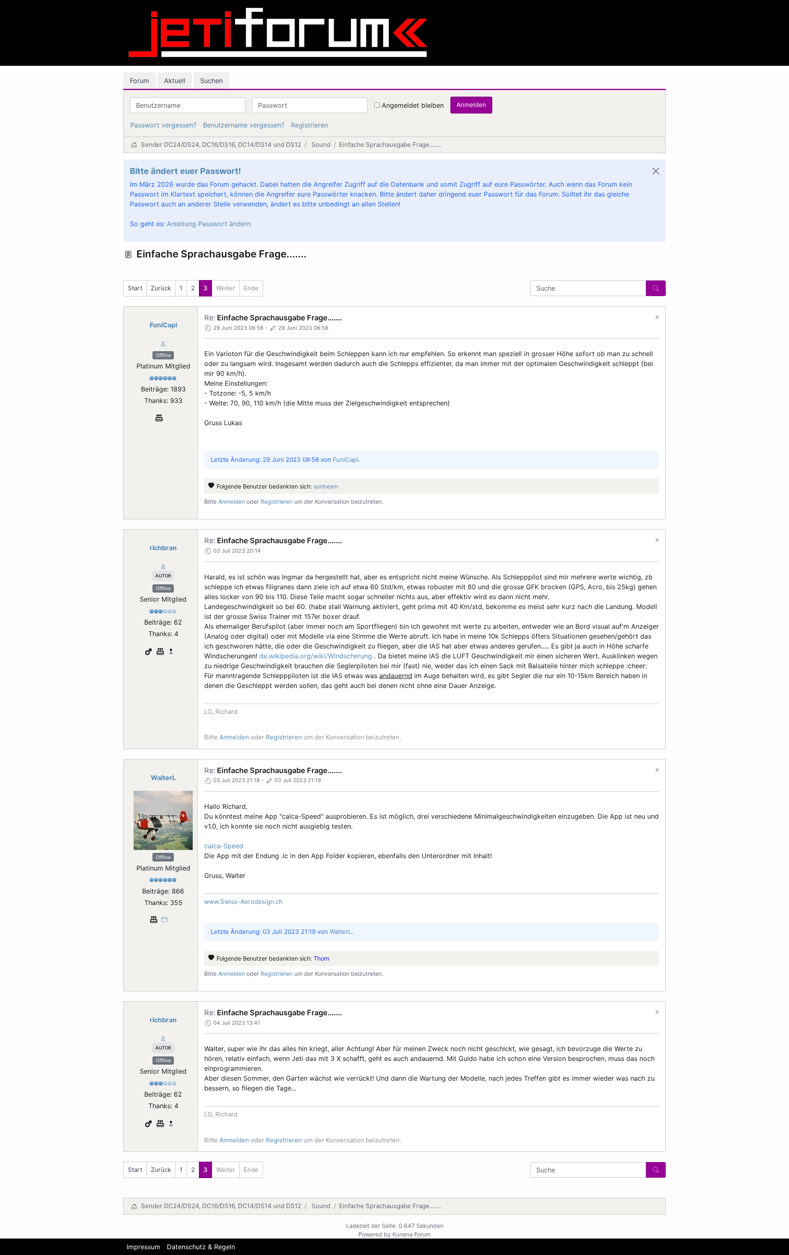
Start (135, 288)
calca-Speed (223, 846)
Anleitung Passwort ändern (209, 224)
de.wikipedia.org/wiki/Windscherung (315, 656)
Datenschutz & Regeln (201, 1247)
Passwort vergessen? (163, 125)
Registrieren (309, 125)
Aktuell (174, 80)
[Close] (656, 171)
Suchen (211, 80)
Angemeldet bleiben (413, 105)
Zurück (161, 288)
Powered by (374, 1234)
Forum (139, 80)
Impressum (143, 1247)
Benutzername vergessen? (243, 125)
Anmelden (471, 105)
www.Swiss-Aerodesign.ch (243, 901)
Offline (163, 355)
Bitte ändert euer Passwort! (185, 171)
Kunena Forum (411, 1234)
